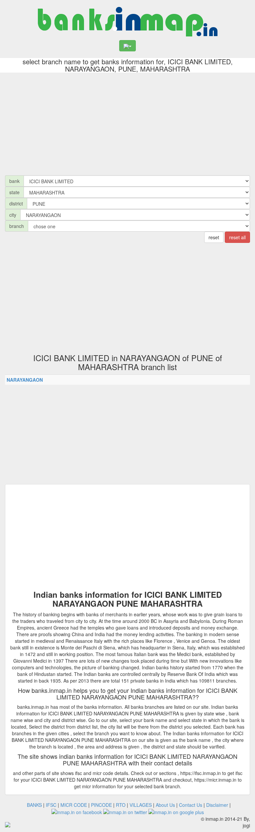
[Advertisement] (127, 122)
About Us (165, 805)
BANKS (34, 805)
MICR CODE (73, 805)
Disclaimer (217, 805)
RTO (121, 805)
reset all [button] (237, 237)
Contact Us (190, 805)
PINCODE (101, 805)
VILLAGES (140, 805)
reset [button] (214, 237)
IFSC (51, 805)
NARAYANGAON (25, 379)
